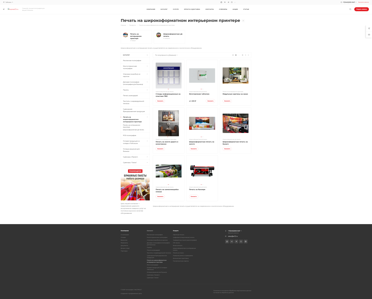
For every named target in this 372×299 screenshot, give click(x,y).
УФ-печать (176, 243)
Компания (125, 231)
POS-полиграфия (129, 135)
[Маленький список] (233, 55)
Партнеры (124, 251)
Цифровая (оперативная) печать (183, 237)
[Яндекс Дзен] (246, 241)
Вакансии (124, 240)
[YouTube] (232, 2)
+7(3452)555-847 (349, 2)
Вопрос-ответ (125, 248)
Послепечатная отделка (181, 261)
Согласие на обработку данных (223, 292)
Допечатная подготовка (181, 258)
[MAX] (221, 2)
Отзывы (123, 237)
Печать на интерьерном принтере (136, 36)
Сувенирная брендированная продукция (134, 110)
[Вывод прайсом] (248, 55)
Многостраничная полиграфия (130, 67)
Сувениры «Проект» (130, 157)
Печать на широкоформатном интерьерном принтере (132, 119)
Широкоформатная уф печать (133, 130)
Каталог (150, 231)
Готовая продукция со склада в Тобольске (131, 142)
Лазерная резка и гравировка (183, 255)
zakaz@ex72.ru (233, 236)
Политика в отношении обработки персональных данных (232, 290)
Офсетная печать (178, 234)
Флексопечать (177, 245)
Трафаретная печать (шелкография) (185, 240)
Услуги (175, 231)
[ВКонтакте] (225, 2)
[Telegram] (228, 2)
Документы (124, 245)
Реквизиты (124, 243)
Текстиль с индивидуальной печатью (133, 102)
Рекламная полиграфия (132, 60)
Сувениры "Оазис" (130, 162)
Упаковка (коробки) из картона (131, 75)
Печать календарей (130, 95)
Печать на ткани (178, 253)
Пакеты (126, 90)
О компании (125, 234)
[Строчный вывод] (245, 55)
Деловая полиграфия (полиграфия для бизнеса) (133, 83)
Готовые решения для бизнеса (131, 150)
